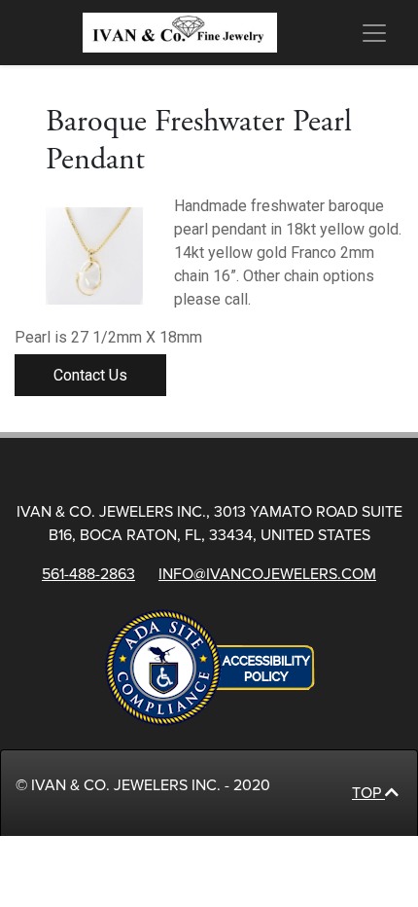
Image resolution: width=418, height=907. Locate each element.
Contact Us (90, 375)
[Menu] (373, 33)
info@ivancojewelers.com (267, 574)
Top (368, 793)
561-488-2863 (88, 574)
